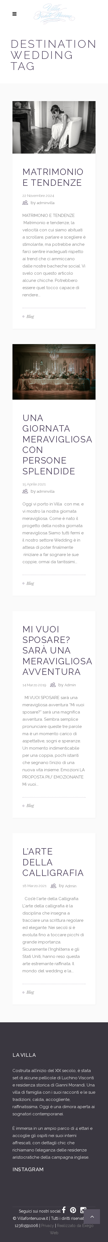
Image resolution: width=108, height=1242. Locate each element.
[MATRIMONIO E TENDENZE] (54, 127)
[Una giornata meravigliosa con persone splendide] (54, 371)
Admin (70, 685)
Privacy (47, 1225)
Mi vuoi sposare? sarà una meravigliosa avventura (57, 650)
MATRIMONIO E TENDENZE (53, 177)
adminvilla (46, 203)
